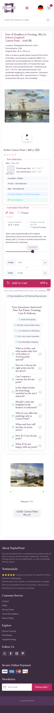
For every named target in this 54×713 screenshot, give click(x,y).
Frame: (17, 183)
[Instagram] (16, 653)
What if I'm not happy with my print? (27, 445)
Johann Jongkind (14, 37)
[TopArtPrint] (9, 8)
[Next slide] (43, 492)
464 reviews (16, 578)
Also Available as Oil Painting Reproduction (28, 296)
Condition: (15, 178)
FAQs (4, 605)
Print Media (7, 635)
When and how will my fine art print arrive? (25, 427)
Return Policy (8, 618)
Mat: (16, 189)
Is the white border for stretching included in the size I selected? (26, 392)
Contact (5, 601)
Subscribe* (42, 687)
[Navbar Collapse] (27, 8)
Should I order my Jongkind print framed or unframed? (26, 405)
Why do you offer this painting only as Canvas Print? (26, 416)
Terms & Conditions (10, 614)
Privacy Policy (8, 609)
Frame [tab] (25, 213)
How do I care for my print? (26, 437)
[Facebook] (10, 653)
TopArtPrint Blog (9, 639)
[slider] (32, 251)
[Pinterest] (22, 653)
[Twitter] (4, 653)
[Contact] (48, 290)
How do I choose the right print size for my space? (26, 368)
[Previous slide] (10, 492)
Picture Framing (9, 631)
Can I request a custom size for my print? (25, 379)
